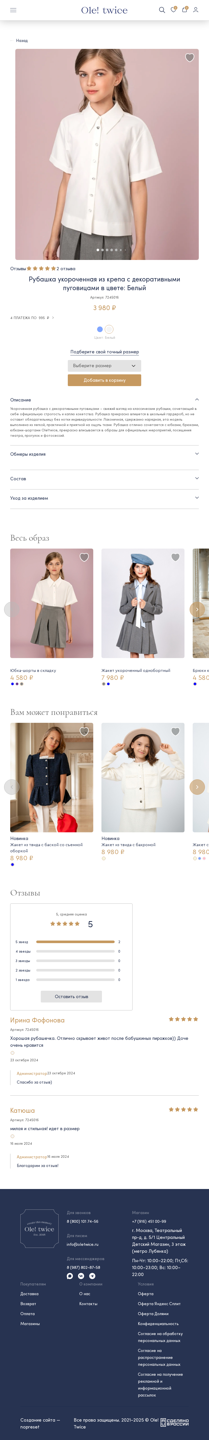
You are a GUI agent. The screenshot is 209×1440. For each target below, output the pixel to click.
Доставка (29, 1293)
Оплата (27, 1313)
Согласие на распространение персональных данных (159, 1357)
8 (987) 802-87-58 (83, 1267)
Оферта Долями (153, 1313)
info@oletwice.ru (82, 1244)
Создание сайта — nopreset (40, 1423)
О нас (84, 1293)
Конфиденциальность (158, 1323)
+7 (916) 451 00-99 (149, 1221)
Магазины (30, 1323)
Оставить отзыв (71, 996)
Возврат (28, 1303)
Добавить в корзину (105, 380)
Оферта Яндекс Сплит (159, 1303)
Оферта (145, 1293)
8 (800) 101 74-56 (82, 1221)
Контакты (88, 1303)
